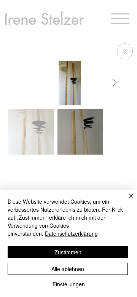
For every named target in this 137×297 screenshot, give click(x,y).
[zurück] (125, 51)
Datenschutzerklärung (71, 233)
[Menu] (120, 18)
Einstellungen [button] (69, 284)
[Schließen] (126, 201)
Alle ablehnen (67, 269)
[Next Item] (114, 83)
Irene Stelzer (44, 18)
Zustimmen (67, 252)
